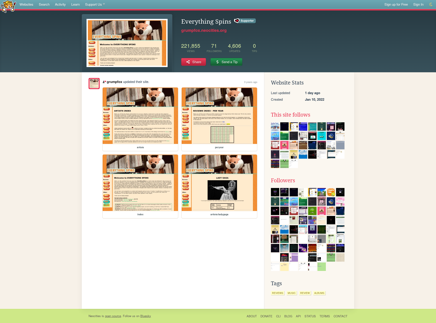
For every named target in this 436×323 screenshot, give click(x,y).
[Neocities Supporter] (245, 21)
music (292, 293)
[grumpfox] (94, 83)
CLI (278, 316)
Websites (26, 4)
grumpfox (114, 81)
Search (44, 4)
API (298, 316)
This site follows (290, 115)
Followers (283, 180)
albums (319, 293)
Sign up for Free (396, 4)
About (252, 316)
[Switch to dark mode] (431, 4)
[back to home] (8, 6)
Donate (266, 316)
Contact (340, 316)
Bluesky (145, 316)
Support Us (93, 4)
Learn (75, 4)
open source (113, 316)
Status (310, 316)
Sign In (418, 4)
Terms (325, 316)
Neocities (95, 316)
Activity (60, 4)
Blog (288, 316)
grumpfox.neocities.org (204, 30)
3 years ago (250, 82)
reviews (277, 293)
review (305, 293)
